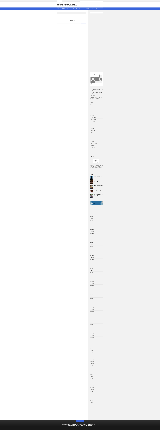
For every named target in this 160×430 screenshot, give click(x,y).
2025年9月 (91, 235)
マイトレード (68, 8)
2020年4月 (91, 376)
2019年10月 (92, 389)
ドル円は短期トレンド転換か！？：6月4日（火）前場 (85, 424)
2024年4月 (91, 272)
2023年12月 (92, 281)
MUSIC (92, 8)
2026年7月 (91, 214)
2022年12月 (92, 307)
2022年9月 (91, 313)
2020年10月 (92, 363)
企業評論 (92, 141)
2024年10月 (92, 259)
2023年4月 (91, 298)
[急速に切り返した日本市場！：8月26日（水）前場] (91, 187)
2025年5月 (91, 244)
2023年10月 (92, 285)
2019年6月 (91, 398)
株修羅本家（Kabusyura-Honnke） (66, 4)
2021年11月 (92, 335)
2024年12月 (92, 255)
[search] (102, 1)
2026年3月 (91, 222)
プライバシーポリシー (93, 95)
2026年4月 (91, 220)
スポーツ (83, 8)
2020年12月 (92, 359)
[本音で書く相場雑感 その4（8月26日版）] (91, 178)
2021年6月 (91, 346)
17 (91, 80)
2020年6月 (91, 372)
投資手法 (92, 147)
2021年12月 (92, 333)
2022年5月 (91, 322)
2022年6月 (91, 320)
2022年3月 (91, 326)
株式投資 (59, 8)
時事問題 (96, 8)
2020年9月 (91, 365)
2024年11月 (92, 257)
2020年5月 (91, 374)
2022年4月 (91, 324)
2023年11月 (92, 283)
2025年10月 (92, 233)
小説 (79, 8)
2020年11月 (92, 361)
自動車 (76, 8)
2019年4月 (91, 402)
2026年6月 (91, 216)
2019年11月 (92, 387)
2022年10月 (92, 311)
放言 (73, 8)
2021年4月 (91, 350)
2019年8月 (91, 393)
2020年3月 (91, 378)
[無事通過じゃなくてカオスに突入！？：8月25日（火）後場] (91, 191)
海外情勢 (92, 130)
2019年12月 (92, 385)
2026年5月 (91, 218)
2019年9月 (91, 391)
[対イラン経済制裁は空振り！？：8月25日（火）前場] (91, 196)
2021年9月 (91, 339)
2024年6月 (91, 268)
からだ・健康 (88, 8)
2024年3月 (91, 274)
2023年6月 (91, 294)
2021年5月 (91, 348)
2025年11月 (92, 231)
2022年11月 (92, 309)
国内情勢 (92, 128)
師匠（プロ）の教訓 (94, 143)
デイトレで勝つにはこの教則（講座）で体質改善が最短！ (67, 424)
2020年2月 (91, 380)
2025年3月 (91, 248)
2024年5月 (91, 270)
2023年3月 (91, 300)
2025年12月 (92, 229)
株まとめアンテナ (92, 104)
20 (96, 80)
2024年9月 (91, 261)
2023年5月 (91, 296)
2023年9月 (91, 287)
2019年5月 (91, 400)
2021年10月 (92, 337)
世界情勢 (63, 8)
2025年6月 (91, 242)
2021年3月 (91, 352)
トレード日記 (93, 121)
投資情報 (92, 145)
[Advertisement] (96, 29)
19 (94, 80)
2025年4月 (91, 246)
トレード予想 (93, 119)
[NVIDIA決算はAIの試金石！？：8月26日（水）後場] (91, 182)
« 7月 (91, 84)
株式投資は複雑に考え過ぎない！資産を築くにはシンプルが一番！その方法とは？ (80, 425)
